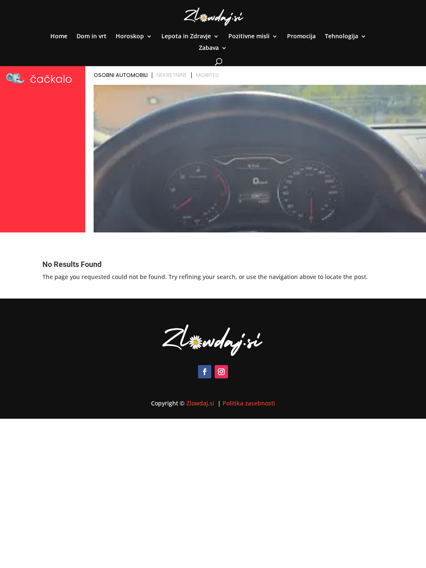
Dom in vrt (91, 36)
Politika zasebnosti (249, 403)
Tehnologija (341, 36)
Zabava (209, 48)
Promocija (301, 36)
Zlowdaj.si (201, 403)
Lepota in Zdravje (186, 36)
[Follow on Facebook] (204, 371)
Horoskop (130, 36)
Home (58, 36)
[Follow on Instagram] (221, 371)
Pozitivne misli (249, 36)
